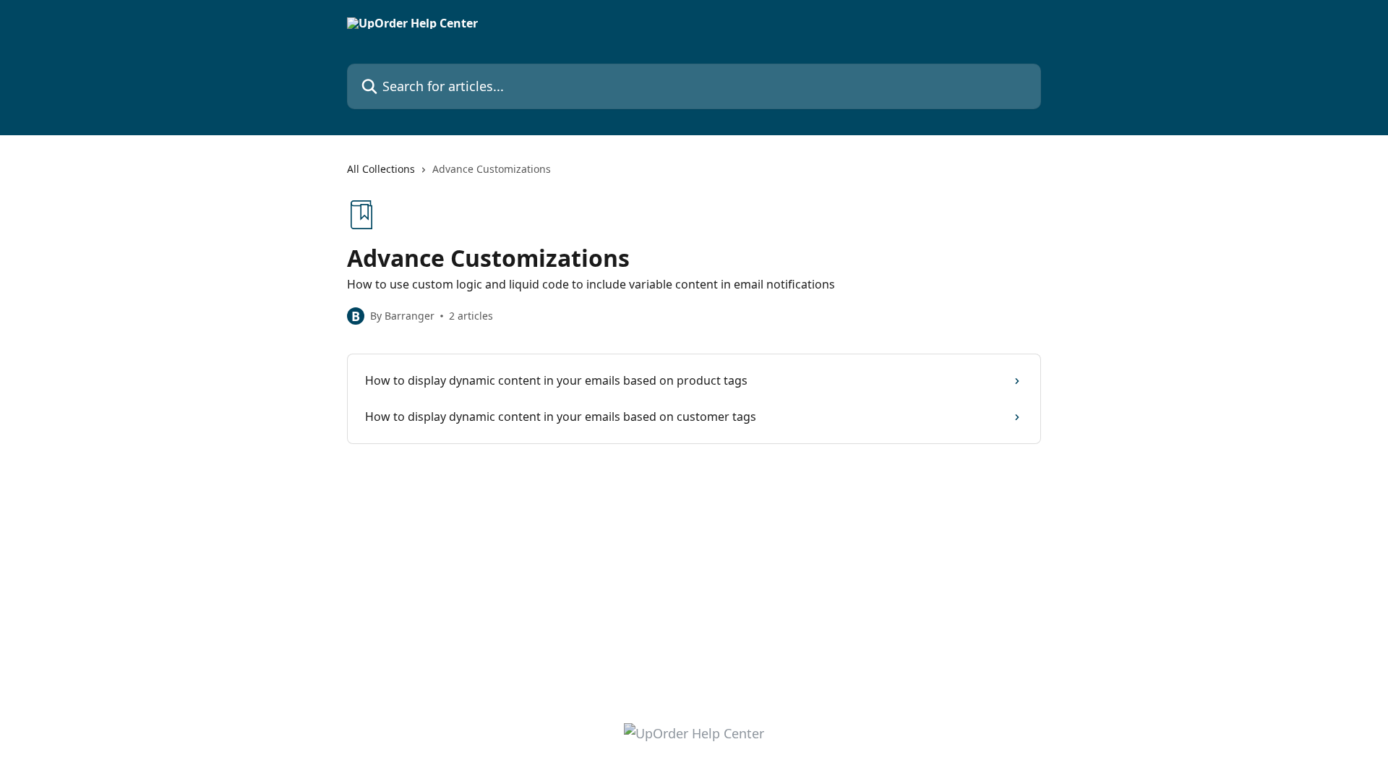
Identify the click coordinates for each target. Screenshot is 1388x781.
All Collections (381, 169)
